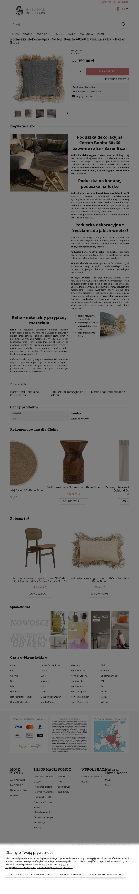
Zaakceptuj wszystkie (106, 874)
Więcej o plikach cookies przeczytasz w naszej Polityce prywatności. (39, 867)
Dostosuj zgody (69, 874)
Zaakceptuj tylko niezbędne (29, 874)
